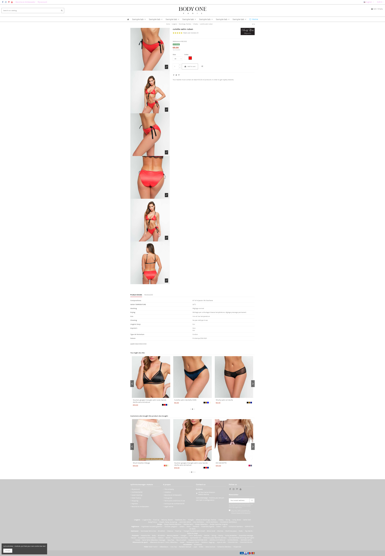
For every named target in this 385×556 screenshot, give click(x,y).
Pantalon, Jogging (208, 542)
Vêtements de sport (140, 542)
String (228, 520)
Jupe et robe (221, 542)
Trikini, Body (193, 535)
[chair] (251, 465)
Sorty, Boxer (236, 520)
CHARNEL (178, 463)
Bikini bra (152, 531)
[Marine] (168, 402)
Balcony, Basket (167, 520)
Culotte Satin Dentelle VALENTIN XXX (231, 463)
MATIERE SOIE (202, 540)
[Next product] (254, 24)
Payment (135, 504)
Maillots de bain (221, 538)
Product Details (136, 295)
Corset (137, 540)
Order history (136, 498)
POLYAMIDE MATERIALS (228, 522)
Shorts (168, 538)
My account (42, 2)
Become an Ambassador (26, 2)
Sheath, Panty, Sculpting (168, 522)
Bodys (160, 524)
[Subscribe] (252, 500)
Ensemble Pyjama (208, 526)
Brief (227, 531)
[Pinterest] (178, 75)
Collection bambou (236, 526)
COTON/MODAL (233, 540)
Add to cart (191, 66)
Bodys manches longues (219, 524)
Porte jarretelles (231, 535)
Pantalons (176, 538)
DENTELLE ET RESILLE (218, 540)
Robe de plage (192, 533)
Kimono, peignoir (171, 526)
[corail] (247, 465)
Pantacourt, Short (193, 542)
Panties (207, 535)
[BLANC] (210, 402)
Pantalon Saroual (185, 547)
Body (154, 535)
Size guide (168, 498)
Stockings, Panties (210, 520)
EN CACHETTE (138, 463)
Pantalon (196, 526)
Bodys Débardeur (201, 524)
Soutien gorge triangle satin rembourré (190, 400)
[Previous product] (253, 24)
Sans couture (210, 547)
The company (169, 489)
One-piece (233, 531)
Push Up (156, 520)
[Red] (249, 402)
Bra (150, 520)
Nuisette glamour (156, 526)
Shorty (220, 535)
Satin (225, 526)
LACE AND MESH (185, 522)
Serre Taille (146, 540)
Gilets (201, 547)
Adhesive (199, 520)
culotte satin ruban (223, 400)
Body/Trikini (153, 522)
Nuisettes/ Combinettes (147, 538)
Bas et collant (181, 540)
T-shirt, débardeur (171, 542)
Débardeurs (164, 547)
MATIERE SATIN (246, 540)
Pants (200, 535)
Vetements (184, 538)
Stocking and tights (247, 538)
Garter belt (247, 520)
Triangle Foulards (190, 531)
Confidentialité (137, 492)
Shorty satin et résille (141, 400)
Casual (133, 538)
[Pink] (210, 465)
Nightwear (135, 526)
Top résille (249, 531)
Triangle (191, 520)
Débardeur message (158, 540)
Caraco (182, 526)
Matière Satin (188, 524)
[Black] (164, 402)
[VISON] (166, 402)
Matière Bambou (175, 524)
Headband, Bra (180, 520)
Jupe (195, 547)
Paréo (241, 531)
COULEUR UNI (233, 542)
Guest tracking (137, 495)
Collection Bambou (224, 547)
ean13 (132, 344)
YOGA (146, 547)
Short (189, 526)
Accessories (192, 540)
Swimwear (135, 531)
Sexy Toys (171, 540)
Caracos (161, 538)
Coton (218, 526)
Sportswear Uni (196, 538)
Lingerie (137, 520)
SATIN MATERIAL (212, 522)
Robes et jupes (209, 538)
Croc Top (173, 547)
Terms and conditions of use (174, 501)
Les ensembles (234, 538)
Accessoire (187, 544)
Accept (7, 551)
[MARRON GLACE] (168, 465)
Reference (176, 41)
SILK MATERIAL (198, 522)
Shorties (220, 531)
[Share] (173, 75)
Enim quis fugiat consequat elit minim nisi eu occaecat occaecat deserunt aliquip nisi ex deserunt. (241, 511)
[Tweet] (176, 75)
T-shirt (155, 547)
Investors (167, 492)
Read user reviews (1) (190, 33)
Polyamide (237, 547)
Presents (135, 535)
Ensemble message (246, 535)
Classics (170, 531)
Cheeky (221, 520)
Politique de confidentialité (174, 504)
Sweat (182, 542)
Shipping (135, 501)
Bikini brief (201, 531)
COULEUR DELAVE (246, 542)
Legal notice (168, 506)
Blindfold (161, 531)
